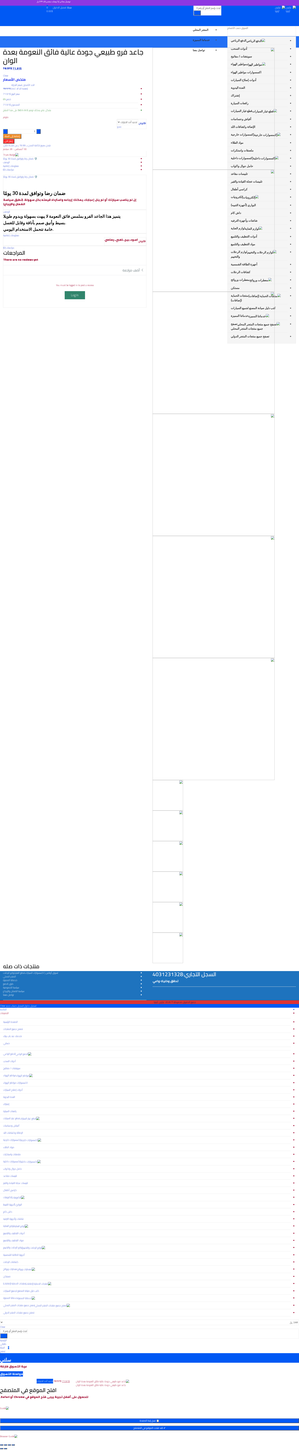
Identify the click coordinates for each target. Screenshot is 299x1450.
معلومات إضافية (11, 235)
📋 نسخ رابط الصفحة (149, 1420)
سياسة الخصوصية (11, 987)
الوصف (6, 211)
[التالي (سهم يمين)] (1, 1448)
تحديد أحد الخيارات (45, 1381)
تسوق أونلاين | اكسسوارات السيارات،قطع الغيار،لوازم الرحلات (30, 972)
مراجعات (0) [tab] (8, 169)
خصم (8, 99)
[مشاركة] (5, 1445)
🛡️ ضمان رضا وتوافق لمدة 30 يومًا (20, 176)
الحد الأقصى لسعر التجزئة (23, 87)
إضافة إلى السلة (12, 136)
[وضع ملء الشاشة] (9, 1445)
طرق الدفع (8, 983)
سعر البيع (15, 94)
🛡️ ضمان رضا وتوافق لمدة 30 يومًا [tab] (20, 158)
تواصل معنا (8, 994)
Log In (75, 295)
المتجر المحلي (9, 976)
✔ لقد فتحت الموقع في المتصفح (149, 1428)
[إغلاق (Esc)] (1, 1445)
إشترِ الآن (9, 141)
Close (2, 1005)
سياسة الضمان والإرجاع (13, 991)
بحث (197, 12)
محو (119, 126)
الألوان (142, 123)
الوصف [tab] (6, 162)
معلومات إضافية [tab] (11, 166)
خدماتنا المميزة (10, 980)
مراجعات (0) (8, 247)
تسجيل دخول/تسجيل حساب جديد (21, 1005)
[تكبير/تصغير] (13, 1445)
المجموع (15, 105)
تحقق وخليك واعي (165, 981)
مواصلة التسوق (11, 1374)
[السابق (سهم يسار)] (5, 1448)
